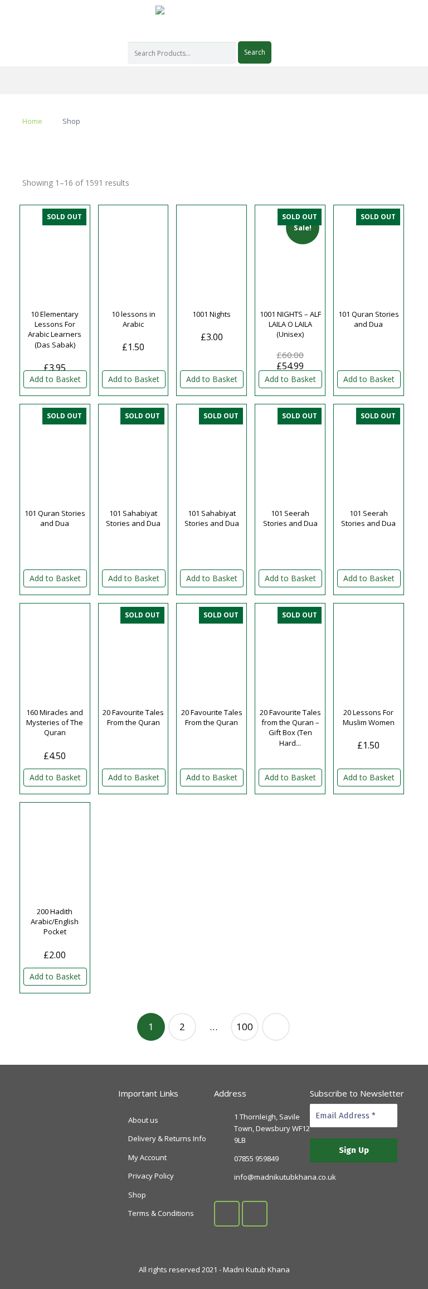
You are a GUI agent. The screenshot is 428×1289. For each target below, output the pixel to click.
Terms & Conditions (161, 1213)
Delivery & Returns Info (167, 1138)
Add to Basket (55, 379)
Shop (137, 1195)
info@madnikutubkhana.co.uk (285, 1177)
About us (143, 1120)
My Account (147, 1157)
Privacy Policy (151, 1176)
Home (32, 121)
